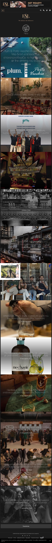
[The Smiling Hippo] (42, 538)
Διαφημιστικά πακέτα (21, 537)
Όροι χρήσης (28, 537)
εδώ (4, 541)
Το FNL (14, 537)
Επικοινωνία (10, 537)
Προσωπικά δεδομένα (35, 537)
